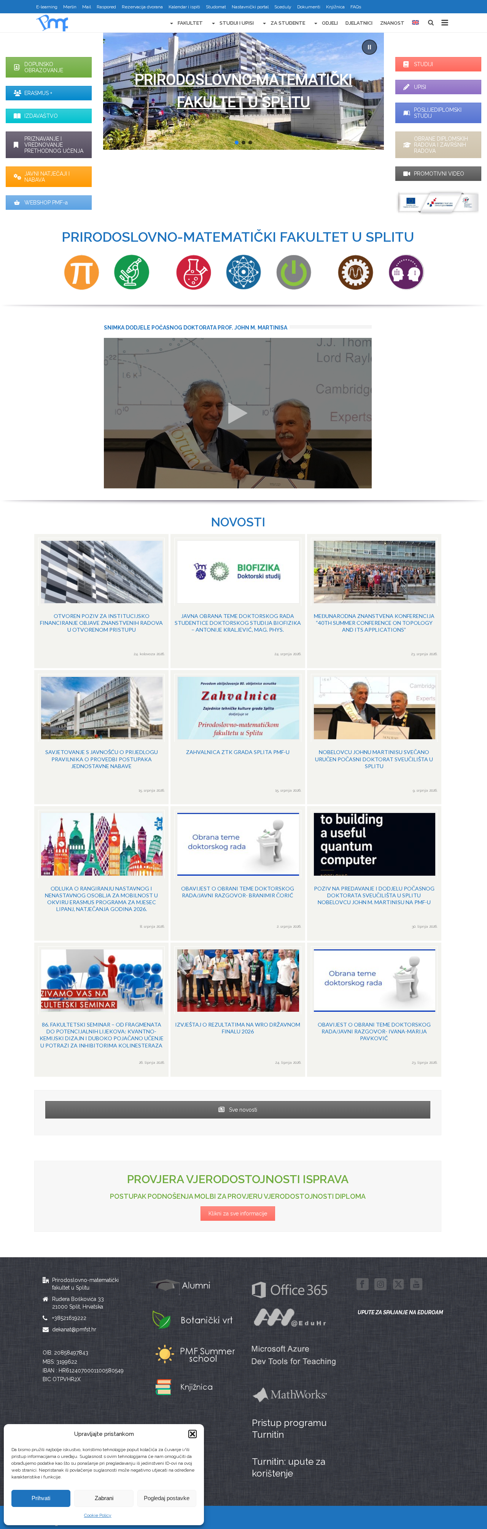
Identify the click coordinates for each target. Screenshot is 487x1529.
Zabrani (104, 1498)
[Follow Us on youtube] (416, 1284)
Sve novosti (242, 1110)
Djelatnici (358, 23)
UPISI (420, 87)
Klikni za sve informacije (237, 1214)
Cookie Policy (97, 1515)
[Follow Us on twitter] (398, 1284)
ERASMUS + (38, 93)
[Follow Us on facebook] (362, 1284)
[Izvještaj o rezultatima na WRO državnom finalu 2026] (237, 1010)
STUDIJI (423, 64)
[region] (243, 91)
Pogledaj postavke (166, 1498)
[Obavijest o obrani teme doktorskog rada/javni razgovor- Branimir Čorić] (237, 873)
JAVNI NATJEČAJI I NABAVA (47, 177)
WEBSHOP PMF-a (46, 203)
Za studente (288, 23)
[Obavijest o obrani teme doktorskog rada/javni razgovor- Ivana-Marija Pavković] (374, 1010)
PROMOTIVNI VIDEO (439, 174)
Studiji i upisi (237, 23)
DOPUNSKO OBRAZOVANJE (43, 67)
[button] (192, 1434)
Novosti (238, 522)
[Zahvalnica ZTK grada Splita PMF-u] (237, 737)
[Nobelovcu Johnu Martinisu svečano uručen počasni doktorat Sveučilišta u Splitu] (374, 737)
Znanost (392, 23)
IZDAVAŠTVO (41, 116)
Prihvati (41, 1498)
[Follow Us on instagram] (380, 1284)
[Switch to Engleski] (415, 23)
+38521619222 (69, 1318)
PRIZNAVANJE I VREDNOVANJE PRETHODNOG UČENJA (53, 145)
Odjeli (330, 23)
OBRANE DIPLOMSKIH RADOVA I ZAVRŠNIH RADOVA (441, 145)
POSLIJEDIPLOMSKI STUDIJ (438, 113)
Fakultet (190, 23)
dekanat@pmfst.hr (74, 1329)
